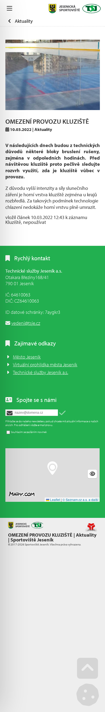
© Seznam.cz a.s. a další (80, 499)
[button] (62, 413)
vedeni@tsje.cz (25, 323)
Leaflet (54, 499)
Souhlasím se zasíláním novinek (29, 432)
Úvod (74, 8)
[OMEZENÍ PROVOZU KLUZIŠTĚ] (52, 75)
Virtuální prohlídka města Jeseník (45, 364)
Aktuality (24, 21)
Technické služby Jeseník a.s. (40, 372)
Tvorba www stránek (91, 527)
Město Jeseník (27, 357)
